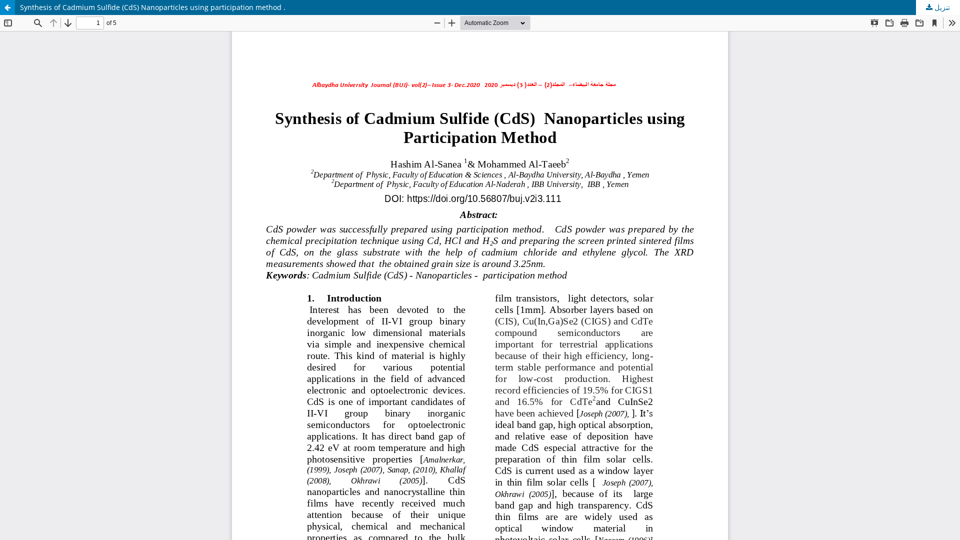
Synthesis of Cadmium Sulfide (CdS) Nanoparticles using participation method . (153, 7)
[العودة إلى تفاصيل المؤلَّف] (7, 7)
